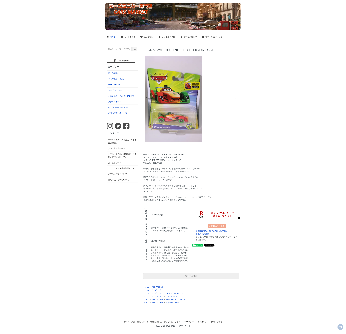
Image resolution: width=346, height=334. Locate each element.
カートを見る (129, 37)
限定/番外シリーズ (172, 303)
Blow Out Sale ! (114, 85)
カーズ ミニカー (115, 90)
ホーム (146, 287)
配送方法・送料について (118, 180)
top (340, 326)
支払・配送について (213, 37)
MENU (113, 37)
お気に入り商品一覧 (116, 148)
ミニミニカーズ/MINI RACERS (121, 96)
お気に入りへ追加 (216, 225)
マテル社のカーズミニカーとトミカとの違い (122, 141)
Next (236, 97)
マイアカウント (202, 322)
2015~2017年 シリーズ (174, 293)
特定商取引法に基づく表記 (161, 322)
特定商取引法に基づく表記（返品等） (212, 231)
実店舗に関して (190, 37)
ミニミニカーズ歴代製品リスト (121, 168)
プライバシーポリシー (184, 322)
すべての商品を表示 (116, 79)
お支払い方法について (117, 174)
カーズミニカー (157, 290)
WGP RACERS (157, 287)
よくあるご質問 (168, 37)
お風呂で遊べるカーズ (117, 113)
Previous (147, 97)
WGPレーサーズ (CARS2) (175, 299)
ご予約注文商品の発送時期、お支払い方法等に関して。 (122, 155)
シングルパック (171, 296)
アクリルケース (114, 102)
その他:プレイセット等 (118, 107)
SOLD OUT (191, 276)
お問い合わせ (216, 322)
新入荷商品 (148, 37)
